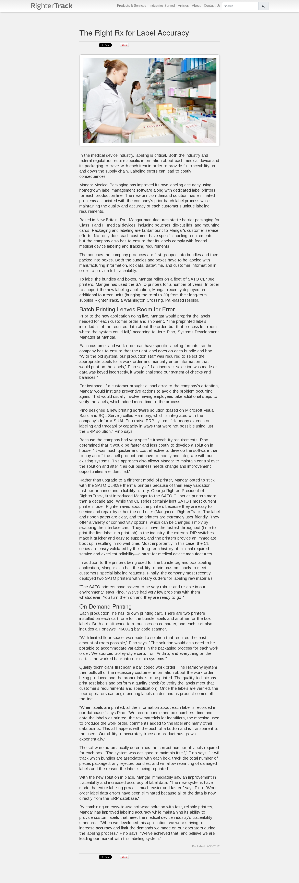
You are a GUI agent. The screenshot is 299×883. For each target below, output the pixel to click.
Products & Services (131, 5)
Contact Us (212, 5)
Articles (183, 5)
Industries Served (162, 5)
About (196, 5)
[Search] (263, 6)
